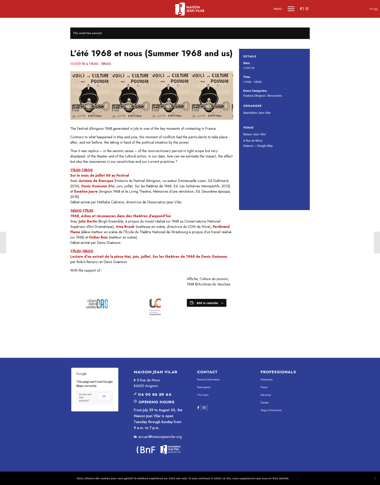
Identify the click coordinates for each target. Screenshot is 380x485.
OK (104, 396)
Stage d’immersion (271, 410)
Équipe (264, 402)
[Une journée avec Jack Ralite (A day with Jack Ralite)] (377, 242)
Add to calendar (207, 303)
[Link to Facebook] (301, 9)
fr (371, 9)
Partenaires (267, 379)
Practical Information (208, 379)
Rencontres (274, 96)
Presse (264, 387)
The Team (203, 395)
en (376, 9)
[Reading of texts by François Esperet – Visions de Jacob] (3, 242)
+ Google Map (264, 146)
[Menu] (288, 9)
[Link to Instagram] (307, 9)
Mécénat (266, 395)
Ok (297, 478)
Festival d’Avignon (254, 96)
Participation (203, 387)
